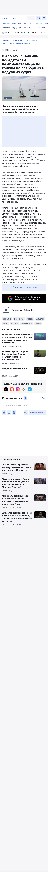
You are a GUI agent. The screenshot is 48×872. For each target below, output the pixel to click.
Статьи (31, 23)
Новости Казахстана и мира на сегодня (18, 41)
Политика (6, 23)
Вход (44, 398)
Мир (14, 23)
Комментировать (37, 412)
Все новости (7, 44)
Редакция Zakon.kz (23, 44)
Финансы (22, 23)
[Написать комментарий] (24, 405)
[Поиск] (38, 18)
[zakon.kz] (9, 18)
